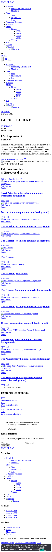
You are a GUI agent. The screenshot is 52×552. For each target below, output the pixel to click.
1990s (18, 33)
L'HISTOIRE (6, 126)
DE (5, 56)
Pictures (14, 29)
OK (41, 550)
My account (16, 18)
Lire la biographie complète (12, 159)
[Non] (45, 550)
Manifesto (15, 11)
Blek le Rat (10, 6)
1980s (18, 31)
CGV (39, 543)
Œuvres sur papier (13, 527)
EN (5, 112)
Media (8, 27)
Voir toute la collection (10, 179)
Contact (9, 45)
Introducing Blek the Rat (21, 9)
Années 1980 (11, 511)
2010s (18, 38)
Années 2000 (11, 515)
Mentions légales (7, 543)
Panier (8, 530)
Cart (13, 20)
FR (2, 56)
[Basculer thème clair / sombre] (2, 59)
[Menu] (10, 60)
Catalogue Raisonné (14, 22)
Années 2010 (11, 517)
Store (8, 13)
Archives (9, 24)
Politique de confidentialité (25, 543)
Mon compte (11, 532)
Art (7, 42)
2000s (18, 36)
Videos (14, 40)
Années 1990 (11, 513)
